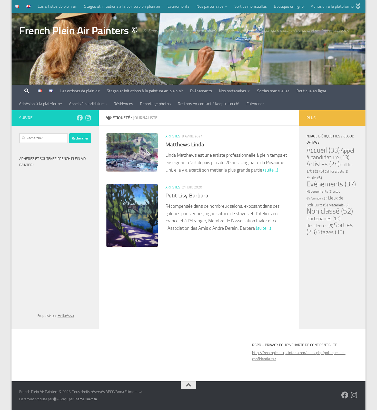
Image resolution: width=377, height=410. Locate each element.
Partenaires (323, 218)
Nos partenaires (209, 6)
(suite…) (270, 170)
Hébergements (319, 191)
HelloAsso (66, 315)
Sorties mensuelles (250, 6)
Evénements (178, 6)
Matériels (339, 205)
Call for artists (336, 171)
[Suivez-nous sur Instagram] (88, 118)
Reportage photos (155, 103)
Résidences (123, 103)
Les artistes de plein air (57, 6)
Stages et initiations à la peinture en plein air (122, 6)
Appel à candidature (330, 154)
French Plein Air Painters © (78, 30)
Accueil (323, 150)
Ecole (314, 177)
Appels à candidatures (87, 103)
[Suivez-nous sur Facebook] (80, 118)
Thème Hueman (85, 399)
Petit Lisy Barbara (186, 195)
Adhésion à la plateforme (332, 6)
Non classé (329, 211)
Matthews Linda (184, 144)
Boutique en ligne (289, 6)
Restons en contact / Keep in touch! (208, 103)
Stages (331, 232)
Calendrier (255, 103)
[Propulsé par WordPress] (54, 399)
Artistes (172, 136)
